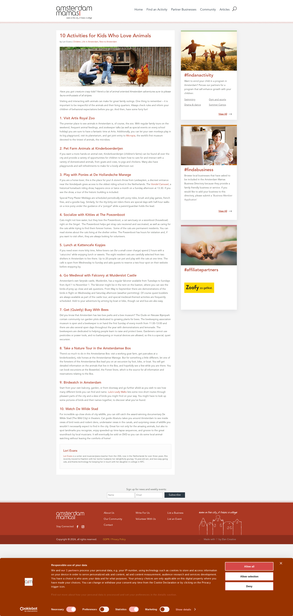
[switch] (104, 609)
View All (223, 114)
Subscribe (175, 495)
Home (138, 9)
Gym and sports (217, 99)
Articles (225, 9)
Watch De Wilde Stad (81, 409)
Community (208, 9)
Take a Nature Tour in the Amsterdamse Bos (97, 348)
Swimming (189, 99)
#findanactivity (198, 75)
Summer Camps (217, 105)
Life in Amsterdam (90, 42)
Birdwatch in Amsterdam (82, 382)
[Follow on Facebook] (77, 526)
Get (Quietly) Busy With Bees (86, 310)
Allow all (249, 566)
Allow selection (249, 576)
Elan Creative (229, 539)
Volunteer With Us (146, 519)
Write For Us (143, 513)
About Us (109, 513)
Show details (183, 609)
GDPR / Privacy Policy (114, 539)
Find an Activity (156, 9)
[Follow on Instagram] (83, 526)
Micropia (130, 136)
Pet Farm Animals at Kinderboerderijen (93, 148)
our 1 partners (70, 570)
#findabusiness (198, 170)
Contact (108, 525)
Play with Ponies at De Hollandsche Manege (97, 175)
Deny (249, 586)
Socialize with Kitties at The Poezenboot (94, 215)
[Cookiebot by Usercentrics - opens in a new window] (29, 609)
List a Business (175, 513)
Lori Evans (68, 456)
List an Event (174, 519)
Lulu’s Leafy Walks (117, 392)
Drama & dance (192, 105)
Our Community (113, 519)
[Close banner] (281, 563)
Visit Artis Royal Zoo (79, 118)
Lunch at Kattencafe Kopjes (84, 245)
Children (77, 42)
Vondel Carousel (160, 184)
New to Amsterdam (108, 42)
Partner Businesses (183, 9)
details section (167, 594)
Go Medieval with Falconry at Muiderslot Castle (100, 275)
